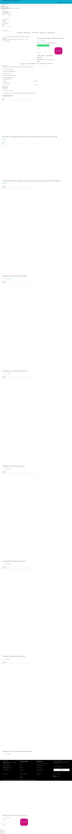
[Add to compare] (3, 827)
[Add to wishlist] (7, 827)
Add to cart (58, 50)
